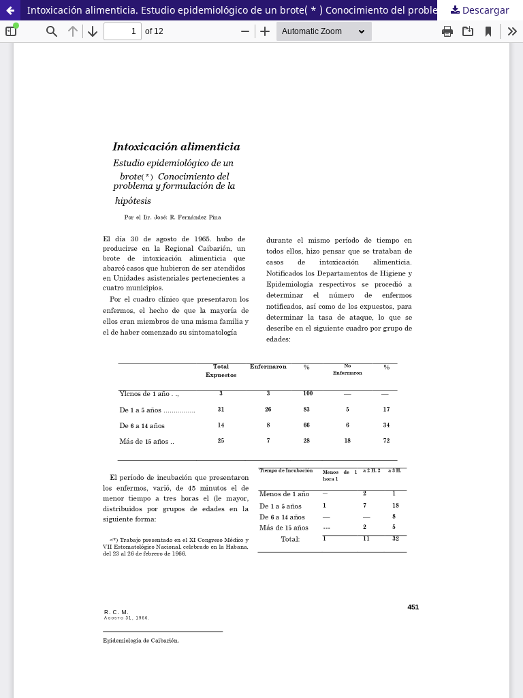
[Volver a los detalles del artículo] (10, 10)
